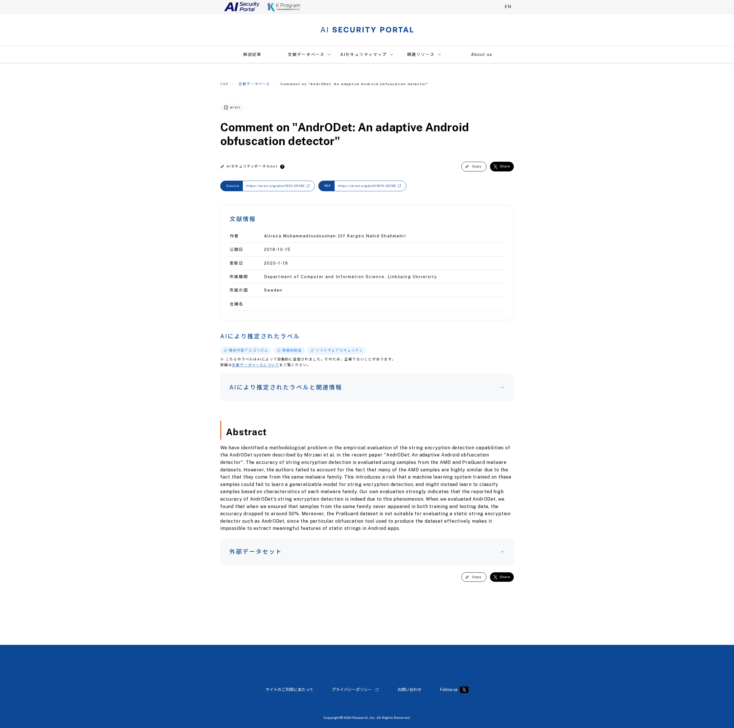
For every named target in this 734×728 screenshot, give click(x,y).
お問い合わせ (409, 689)
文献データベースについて (255, 365)
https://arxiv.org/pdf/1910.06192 (367, 186)
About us (482, 54)
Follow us (449, 689)
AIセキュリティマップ (363, 54)
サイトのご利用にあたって (289, 689)
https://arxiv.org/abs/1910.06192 (275, 186)
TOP (224, 84)
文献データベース (306, 54)
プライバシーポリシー (352, 689)
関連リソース (421, 54)
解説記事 (252, 54)
